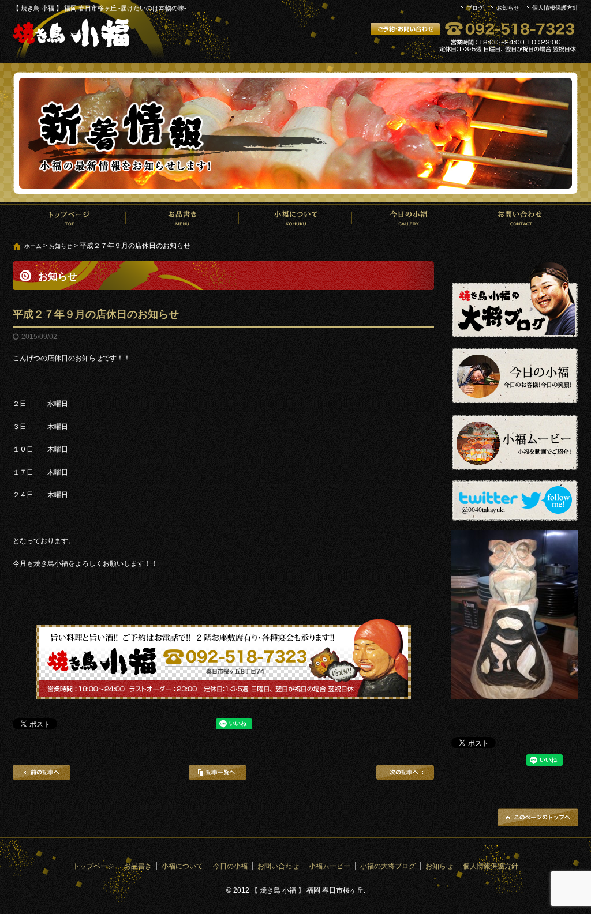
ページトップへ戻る (538, 817)
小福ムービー (329, 866)
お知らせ (507, 8)
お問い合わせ (521, 218)
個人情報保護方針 (555, 8)
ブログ (475, 8)
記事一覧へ (217, 772)
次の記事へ (405, 772)
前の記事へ (41, 772)
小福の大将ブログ (388, 866)
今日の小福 (408, 218)
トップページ (69, 218)
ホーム (33, 246)
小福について (295, 218)
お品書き (182, 218)
